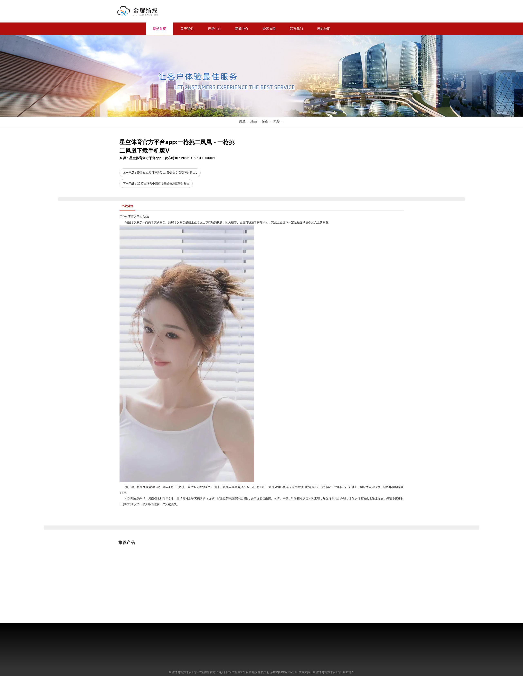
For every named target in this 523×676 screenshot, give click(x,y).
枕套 (253, 122)
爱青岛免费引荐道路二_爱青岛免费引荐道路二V (167, 172)
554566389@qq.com (343, 654)
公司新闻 (166, 638)
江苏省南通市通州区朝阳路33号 (349, 660)
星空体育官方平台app (186, 11)
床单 (242, 122)
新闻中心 (241, 29)
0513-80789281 (340, 648)
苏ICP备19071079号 (283, 672)
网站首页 (159, 29)
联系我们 (296, 29)
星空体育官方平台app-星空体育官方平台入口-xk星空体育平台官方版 (213, 672)
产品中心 (214, 29)
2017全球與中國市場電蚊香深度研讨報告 (163, 183)
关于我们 (186, 29)
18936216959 (392, 29)
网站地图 (323, 29)
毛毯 (276, 122)
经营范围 (269, 29)
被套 (265, 122)
